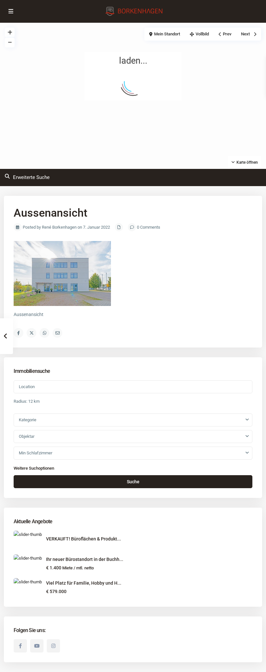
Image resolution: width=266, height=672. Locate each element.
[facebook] (20, 646)
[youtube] (36, 646)
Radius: (27, 401)
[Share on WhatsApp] (44, 333)
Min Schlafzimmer (35, 452)
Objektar (26, 436)
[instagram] (53, 646)
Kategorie (27, 419)
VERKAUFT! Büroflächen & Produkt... (83, 538)
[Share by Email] (57, 333)
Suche (133, 481)
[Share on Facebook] (18, 333)
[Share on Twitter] (31, 333)
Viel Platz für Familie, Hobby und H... (83, 583)
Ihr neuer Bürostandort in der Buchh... (84, 559)
